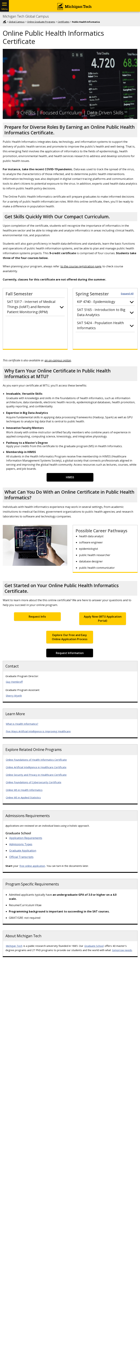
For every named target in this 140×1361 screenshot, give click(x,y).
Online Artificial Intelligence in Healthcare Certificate (36, 767)
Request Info (37, 616)
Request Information (70, 653)
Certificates (63, 21)
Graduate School (94, 946)
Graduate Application (22, 850)
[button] (35, 307)
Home (4, 21)
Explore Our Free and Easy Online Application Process (69, 637)
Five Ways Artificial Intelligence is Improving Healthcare (38, 731)
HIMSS (70, 477)
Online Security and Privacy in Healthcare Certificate (36, 774)
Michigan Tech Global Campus (26, 16)
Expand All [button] (127, 293)
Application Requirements (25, 838)
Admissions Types (20, 844)
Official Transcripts (21, 857)
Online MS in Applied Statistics (23, 797)
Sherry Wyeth (14, 695)
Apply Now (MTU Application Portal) (103, 619)
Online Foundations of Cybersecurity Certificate (33, 782)
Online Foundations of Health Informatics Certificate (36, 759)
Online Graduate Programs (41, 21)
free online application (32, 866)
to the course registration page (80, 266)
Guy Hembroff (14, 681)
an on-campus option (58, 360)
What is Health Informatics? (22, 723)
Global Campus (17, 21)
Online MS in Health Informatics (24, 790)
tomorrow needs (122, 950)
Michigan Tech (14, 946)
